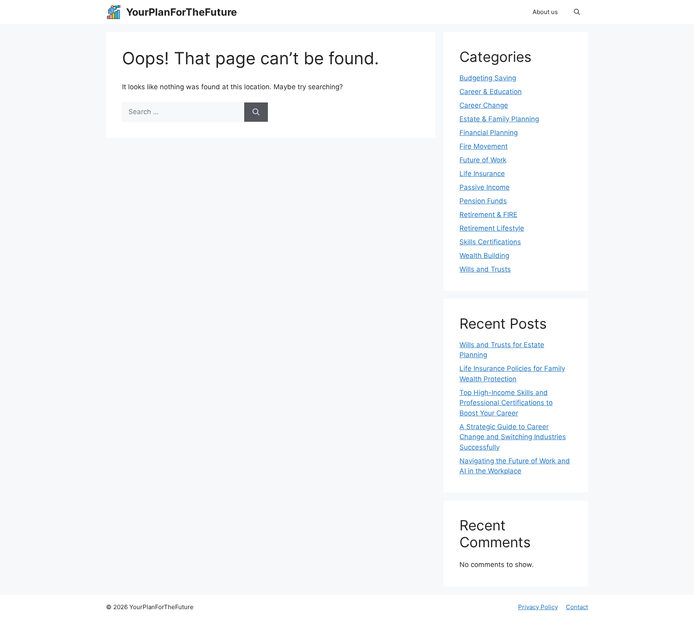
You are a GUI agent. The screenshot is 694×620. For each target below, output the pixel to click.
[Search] (256, 112)
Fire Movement (483, 146)
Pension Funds (483, 201)
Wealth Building (484, 256)
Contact (577, 607)
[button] (577, 12)
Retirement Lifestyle (491, 228)
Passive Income (484, 187)
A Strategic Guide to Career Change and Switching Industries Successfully (512, 437)
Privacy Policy (538, 607)
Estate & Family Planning (499, 119)
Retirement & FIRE (488, 215)
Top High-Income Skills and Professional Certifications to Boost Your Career (506, 403)
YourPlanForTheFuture (181, 12)
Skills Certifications (490, 242)
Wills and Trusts (485, 269)
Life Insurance (482, 174)
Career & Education (490, 92)
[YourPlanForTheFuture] (114, 12)
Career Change (483, 105)
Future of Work (482, 160)
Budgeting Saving (487, 78)
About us (545, 12)
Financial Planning (488, 133)
